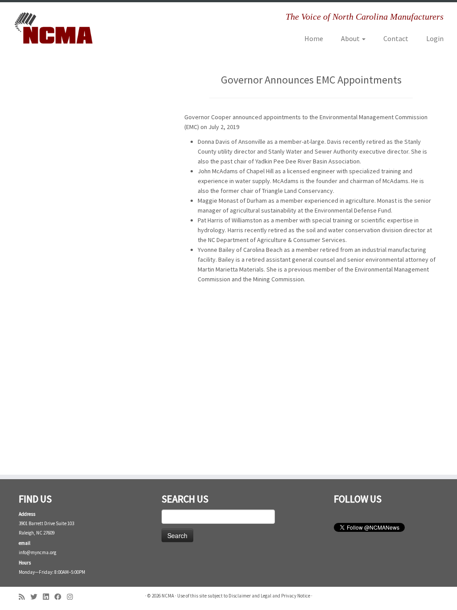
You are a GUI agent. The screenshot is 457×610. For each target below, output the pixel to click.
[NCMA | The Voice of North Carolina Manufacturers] (53, 28)
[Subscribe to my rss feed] (24, 597)
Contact (395, 38)
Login (435, 38)
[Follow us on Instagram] (73, 597)
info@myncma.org (37, 552)
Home (313, 38)
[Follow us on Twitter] (36, 597)
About (351, 38)
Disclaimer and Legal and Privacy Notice (269, 596)
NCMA (168, 596)
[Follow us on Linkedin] (48, 597)
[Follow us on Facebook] (60, 597)
